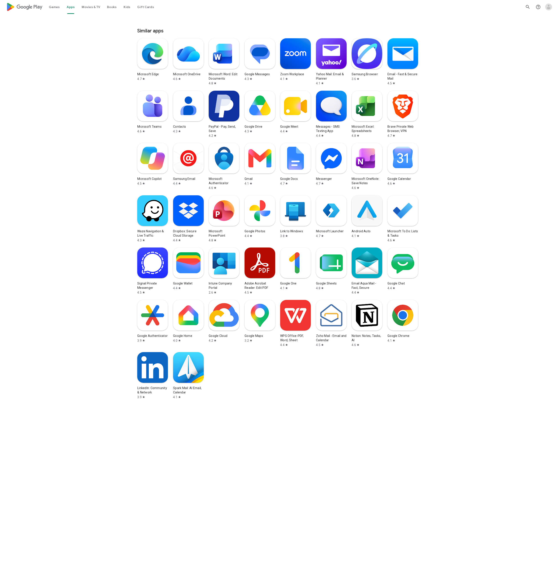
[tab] (54, 7)
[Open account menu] (548, 7)
